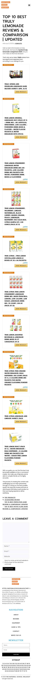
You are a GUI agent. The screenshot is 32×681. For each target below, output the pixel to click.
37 (6, 667)
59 (23, 669)
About (16, 615)
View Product (21, 92)
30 (22, 665)
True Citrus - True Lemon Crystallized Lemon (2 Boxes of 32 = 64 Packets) (15, 258)
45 (23, 667)
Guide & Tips (16, 627)
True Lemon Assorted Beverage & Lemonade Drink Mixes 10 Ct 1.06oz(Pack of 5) (14, 338)
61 (27, 669)
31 (24, 665)
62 (29, 669)
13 (18, 664)
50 (5, 669)
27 (16, 665)
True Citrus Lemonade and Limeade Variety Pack (16, 417)
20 (2, 665)
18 (27, 664)
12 (16, 664)
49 (3, 669)
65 (10, 671)
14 (20, 664)
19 (29, 664)
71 (22, 671)
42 (17, 667)
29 (20, 665)
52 (9, 669)
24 (10, 665)
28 (18, 665)
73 (26, 671)
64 (8, 671)
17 (26, 664)
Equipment (16, 623)
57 (19, 669)
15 (22, 664)
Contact (16, 631)
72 (24, 671)
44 (21, 667)
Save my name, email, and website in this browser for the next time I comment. (16, 562)
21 (4, 665)
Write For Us (16, 635)
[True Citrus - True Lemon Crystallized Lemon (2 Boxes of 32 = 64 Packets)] (16, 246)
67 (14, 671)
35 (2, 667)
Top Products (10, 498)
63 (6, 671)
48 (29, 667)
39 (11, 667)
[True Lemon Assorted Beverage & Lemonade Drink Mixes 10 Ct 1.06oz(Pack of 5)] (16, 325)
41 (15, 667)
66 (12, 671)
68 (16, 671)
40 (13, 667)
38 (9, 667)
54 (13, 669)
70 (20, 671)
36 (5, 667)
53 (11, 669)
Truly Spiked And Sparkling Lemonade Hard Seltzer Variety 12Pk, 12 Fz (16, 86)
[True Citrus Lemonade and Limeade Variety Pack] (16, 406)
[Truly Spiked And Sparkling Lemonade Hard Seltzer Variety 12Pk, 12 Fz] (16, 74)
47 (27, 667)
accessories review (12, 500)
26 (14, 665)
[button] (29, 5)
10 (13, 664)
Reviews (16, 619)
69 (18, 671)
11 (15, 664)
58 (21, 669)
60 (25, 669)
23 (8, 665)
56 (17, 669)
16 (23, 664)
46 (25, 667)
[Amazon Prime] (25, 180)
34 (30, 665)
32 (26, 665)
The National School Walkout (18, 677)
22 (6, 665)
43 (19, 667)
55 (15, 669)
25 (12, 665)
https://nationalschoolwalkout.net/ (15, 588)
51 (7, 669)
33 (28, 665)
